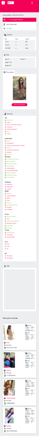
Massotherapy (10, 168)
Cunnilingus (10, 225)
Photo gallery (10, 72)
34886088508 (11, 403)
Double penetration (12, 129)
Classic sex (10, 120)
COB (8, 246)
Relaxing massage (12, 175)
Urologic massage (12, 163)
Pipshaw (9, 152)
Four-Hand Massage (12, 170)
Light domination (11, 195)
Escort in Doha (7, 15)
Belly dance (10, 186)
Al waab (9, 28)
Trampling (9, 209)
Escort (8, 141)
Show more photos (19, 104)
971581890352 (11, 375)
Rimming (9, 154)
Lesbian (9, 189)
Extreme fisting (11, 237)
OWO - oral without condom (14, 124)
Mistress (9, 193)
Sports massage (11, 172)
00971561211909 (12, 348)
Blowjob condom (11, 216)
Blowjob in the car (11, 223)
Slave (8, 200)
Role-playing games (12, 205)
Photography (10, 143)
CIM (8, 244)
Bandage (9, 207)
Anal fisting (10, 234)
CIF (8, 248)
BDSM (8, 198)
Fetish (8, 133)
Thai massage (10, 166)
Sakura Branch (10, 177)
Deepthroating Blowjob (13, 221)
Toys (8, 131)
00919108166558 (11, 24)
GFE (8, 219)
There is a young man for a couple (16, 145)
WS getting (10, 258)
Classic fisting (10, 232)
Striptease (9, 184)
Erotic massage (11, 161)
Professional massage (13, 159)
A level (8, 122)
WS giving (9, 255)
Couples (9, 147)
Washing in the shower (13, 150)
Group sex (9, 127)
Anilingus (9, 228)
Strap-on (9, 202)
